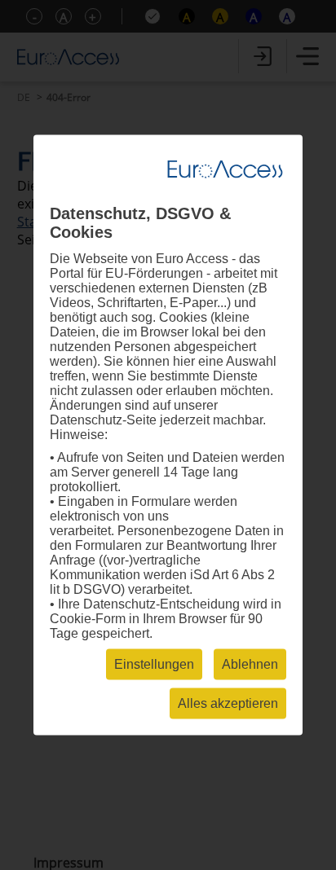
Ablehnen (250, 664)
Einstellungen (154, 664)
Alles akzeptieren (228, 703)
